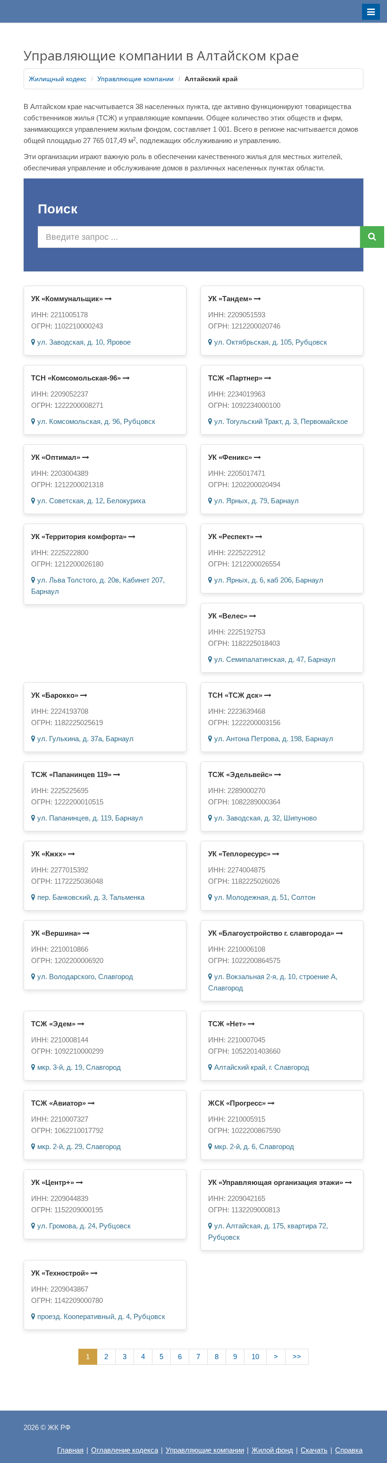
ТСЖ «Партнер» (236, 378)
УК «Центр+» (53, 1182)
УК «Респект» (231, 537)
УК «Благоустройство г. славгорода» (272, 933)
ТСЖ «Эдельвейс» (241, 774)
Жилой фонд (272, 1450)
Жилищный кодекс (57, 79)
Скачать (314, 1450)
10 (255, 1357)
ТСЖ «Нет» (228, 1024)
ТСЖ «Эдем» (54, 1024)
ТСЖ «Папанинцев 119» (72, 774)
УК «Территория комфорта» (79, 537)
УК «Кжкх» (49, 854)
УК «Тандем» (231, 299)
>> (297, 1357)
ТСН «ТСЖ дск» (236, 695)
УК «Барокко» (55, 695)
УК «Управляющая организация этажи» (276, 1182)
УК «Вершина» (57, 933)
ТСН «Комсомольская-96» (77, 378)
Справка (348, 1450)
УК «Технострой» (61, 1273)
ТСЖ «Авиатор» (59, 1103)
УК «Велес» (228, 616)
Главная (70, 1450)
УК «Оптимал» (56, 457)
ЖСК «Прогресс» (238, 1103)
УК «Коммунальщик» (68, 299)
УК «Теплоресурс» (240, 854)
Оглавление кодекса (124, 1450)
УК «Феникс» (231, 457)
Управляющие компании (135, 79)
